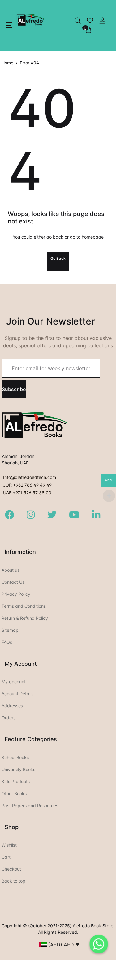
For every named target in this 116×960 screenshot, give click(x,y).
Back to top (13, 881)
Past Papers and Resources (30, 805)
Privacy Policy (16, 594)
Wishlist (9, 845)
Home (7, 62)
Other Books (14, 793)
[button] (9, 25)
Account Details (17, 693)
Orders (8, 717)
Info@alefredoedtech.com (29, 477)
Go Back (58, 258)
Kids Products (16, 781)
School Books (15, 757)
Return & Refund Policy (25, 618)
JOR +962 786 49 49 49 (27, 485)
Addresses (12, 705)
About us (10, 570)
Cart (6, 857)
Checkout (11, 869)
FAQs (7, 642)
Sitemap (10, 630)
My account (14, 681)
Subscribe (14, 389)
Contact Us (13, 582)
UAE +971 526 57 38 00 (27, 492)
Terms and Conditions (24, 606)
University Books (18, 769)
